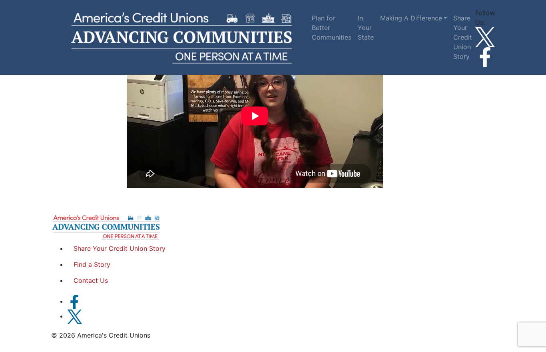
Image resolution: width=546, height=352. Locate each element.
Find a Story (92, 264)
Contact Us (91, 280)
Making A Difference (411, 18)
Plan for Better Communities (331, 27)
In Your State (366, 27)
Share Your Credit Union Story (462, 37)
